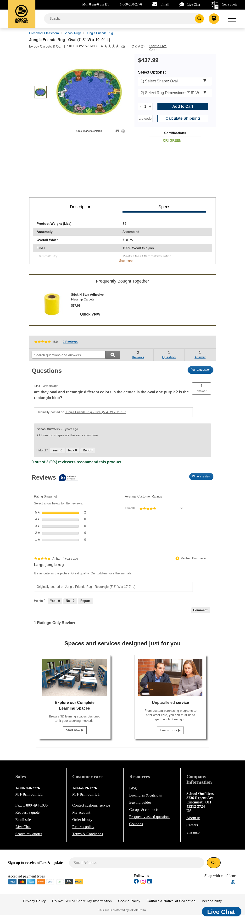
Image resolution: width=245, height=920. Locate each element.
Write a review (202, 478)
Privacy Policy (34, 901)
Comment (200, 610)
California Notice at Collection (171, 901)
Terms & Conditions (87, 834)
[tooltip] (55, 478)
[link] (109, 46)
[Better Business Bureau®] (233, 881)
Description (80, 206)
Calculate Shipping (183, 118)
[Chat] (183, 4)
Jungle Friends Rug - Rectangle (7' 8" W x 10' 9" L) (100, 586)
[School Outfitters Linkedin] (149, 882)
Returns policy (83, 827)
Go (214, 862)
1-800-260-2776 (131, 4)
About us (193, 818)
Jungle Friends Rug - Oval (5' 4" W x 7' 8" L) (95, 412)
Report (88, 450)
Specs (164, 206)
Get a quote (229, 4)
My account (81, 812)
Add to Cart (182, 106)
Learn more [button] (169, 730)
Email (165, 4)
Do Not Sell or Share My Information (82, 901)
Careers (192, 825)
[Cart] (214, 18)
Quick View (90, 314)
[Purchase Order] (60, 881)
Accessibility (212, 901)
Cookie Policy (129, 901)
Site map (193, 832)
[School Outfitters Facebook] (136, 882)
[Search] (199, 18)
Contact (91, 805)
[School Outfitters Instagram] (143, 883)
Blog (133, 788)
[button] (201, 388)
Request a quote (27, 812)
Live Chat (193, 4)
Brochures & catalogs (145, 795)
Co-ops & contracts (143, 810)
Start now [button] (73, 730)
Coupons (136, 824)
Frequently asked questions (149, 817)
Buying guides (140, 802)
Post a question (200, 369)
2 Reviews (71, 342)
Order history (82, 820)
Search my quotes (28, 834)
